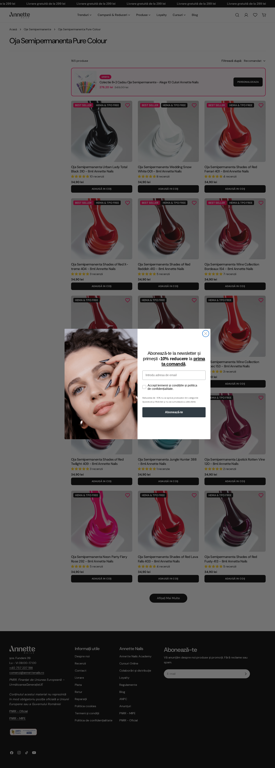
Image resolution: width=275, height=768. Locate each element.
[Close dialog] (205, 333)
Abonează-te (174, 412)
